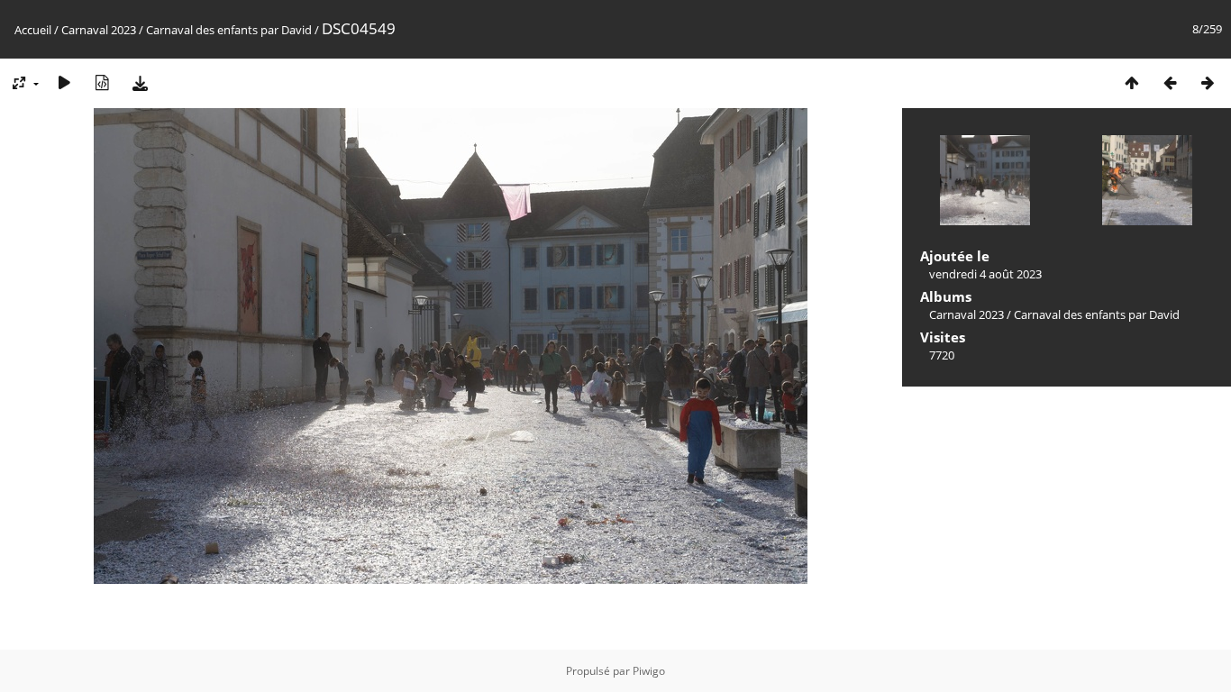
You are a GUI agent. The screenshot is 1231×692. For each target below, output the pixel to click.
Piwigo (649, 670)
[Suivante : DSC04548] (1207, 82)
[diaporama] (64, 82)
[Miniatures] (1132, 82)
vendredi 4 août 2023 (985, 274)
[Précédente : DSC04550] (1170, 82)
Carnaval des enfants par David (229, 30)
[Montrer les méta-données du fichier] (102, 82)
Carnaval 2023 (98, 30)
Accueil (32, 30)
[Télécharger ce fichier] (140, 82)
